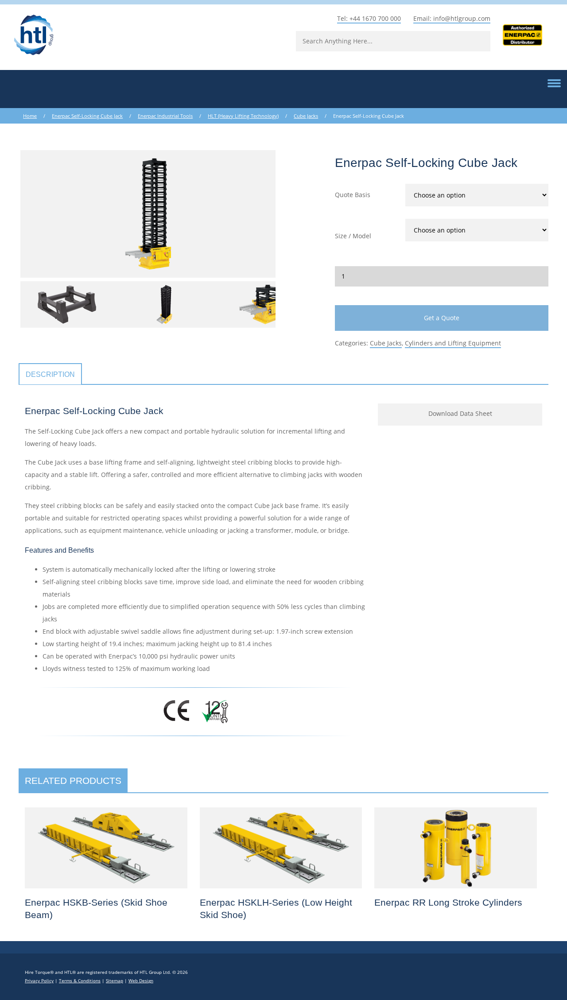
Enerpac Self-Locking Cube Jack (87, 115)
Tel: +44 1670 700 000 (369, 18)
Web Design (140, 981)
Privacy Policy (39, 981)
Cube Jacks (306, 115)
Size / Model (353, 236)
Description (50, 374)
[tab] (50, 374)
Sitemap (114, 981)
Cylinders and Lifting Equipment (453, 343)
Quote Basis (352, 194)
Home (30, 115)
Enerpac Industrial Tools (165, 115)
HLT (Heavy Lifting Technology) (243, 115)
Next (289, 214)
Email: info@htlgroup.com (451, 18)
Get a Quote (441, 318)
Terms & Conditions (80, 981)
